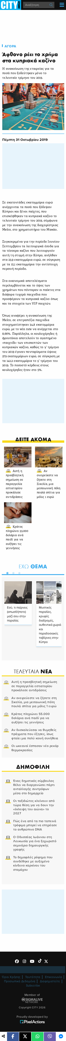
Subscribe (33, 985)
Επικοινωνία (53, 977)
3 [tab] (18, 572)
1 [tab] (6, 572)
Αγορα (10, 46)
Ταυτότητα (32, 977)
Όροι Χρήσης (11, 977)
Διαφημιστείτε (50, 981)
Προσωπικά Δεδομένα (19, 981)
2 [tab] (12, 572)
